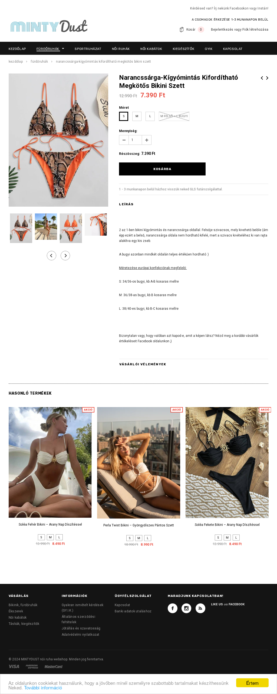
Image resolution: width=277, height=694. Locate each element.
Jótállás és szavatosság (81, 628)
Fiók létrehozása (255, 29)
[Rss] (200, 608)
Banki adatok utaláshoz (133, 611)
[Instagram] (186, 608)
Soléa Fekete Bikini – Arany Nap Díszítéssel (227, 525)
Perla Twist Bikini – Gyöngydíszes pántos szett (138, 525)
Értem (252, 682)
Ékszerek (16, 611)
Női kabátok (18, 617)
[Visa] (14, 666)
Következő (267, 78)
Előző (262, 78)
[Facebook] (172, 608)
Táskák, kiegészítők (24, 624)
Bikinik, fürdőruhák (23, 605)
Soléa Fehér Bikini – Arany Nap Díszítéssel (50, 524)
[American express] (32, 666)
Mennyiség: (128, 131)
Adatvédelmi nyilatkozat (81, 635)
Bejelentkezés (222, 29)
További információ (43, 687)
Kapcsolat (122, 605)
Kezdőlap (16, 61)
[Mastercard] (53, 666)
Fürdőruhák (39, 61)
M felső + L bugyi (174, 116)
